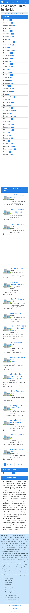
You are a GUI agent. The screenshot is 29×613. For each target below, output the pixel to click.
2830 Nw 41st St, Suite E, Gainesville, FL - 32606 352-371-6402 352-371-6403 (14, 200)
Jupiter (7, 69)
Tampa (7, 141)
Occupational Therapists (12, 601)
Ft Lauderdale (9, 55)
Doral (6, 47)
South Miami (8, 124)
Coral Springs (8, 36)
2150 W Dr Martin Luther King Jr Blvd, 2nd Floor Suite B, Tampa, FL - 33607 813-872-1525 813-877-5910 (14, 332)
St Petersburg (8, 130)
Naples (7, 94)
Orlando (7, 105)
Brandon (7, 28)
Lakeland (7, 80)
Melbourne (8, 83)
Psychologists (9, 578)
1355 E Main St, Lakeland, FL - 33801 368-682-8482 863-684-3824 (14, 347)
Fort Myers (8, 53)
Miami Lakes (8, 91)
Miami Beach (8, 88)
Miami (7, 86)
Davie (6, 39)
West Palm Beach (10, 149)
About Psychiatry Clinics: (10, 477)
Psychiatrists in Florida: (9, 469)
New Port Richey (9, 97)
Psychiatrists (9, 473)
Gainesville (8, 58)
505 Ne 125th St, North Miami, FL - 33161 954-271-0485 (14, 229)
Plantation (8, 113)
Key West (7, 72)
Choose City (6, 16)
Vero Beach (8, 143)
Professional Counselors (12, 599)
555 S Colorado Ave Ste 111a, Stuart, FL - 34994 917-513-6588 (14, 304)
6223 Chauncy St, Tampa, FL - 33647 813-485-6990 (14, 396)
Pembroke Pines (9, 110)
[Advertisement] (14, 172)
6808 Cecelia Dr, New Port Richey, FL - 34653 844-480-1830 (15, 454)
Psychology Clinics (10, 588)
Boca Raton (8, 23)
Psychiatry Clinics (12, 13)
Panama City (8, 108)
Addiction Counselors (11, 595)
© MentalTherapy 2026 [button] (14, 605)
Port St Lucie (8, 119)
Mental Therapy (10, 1)
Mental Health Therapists (12, 597)
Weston (7, 152)
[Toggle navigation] (25, 1)
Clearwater (8, 31)
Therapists (8, 584)
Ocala (6, 99)
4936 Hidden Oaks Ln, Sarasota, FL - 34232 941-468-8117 (14, 363)
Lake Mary (8, 77)
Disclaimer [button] (14, 608)
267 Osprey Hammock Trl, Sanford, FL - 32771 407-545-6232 (14, 380)
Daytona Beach (9, 42)
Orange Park (8, 102)
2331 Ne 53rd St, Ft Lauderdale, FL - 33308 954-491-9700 (14, 288)
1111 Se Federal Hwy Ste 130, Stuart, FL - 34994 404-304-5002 (17, 317)
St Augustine (8, 127)
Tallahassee (8, 138)
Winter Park (8, 154)
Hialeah (7, 61)
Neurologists (8, 580)
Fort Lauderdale (9, 50)
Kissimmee (8, 75)
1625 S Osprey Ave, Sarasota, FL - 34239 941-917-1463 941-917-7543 (15, 439)
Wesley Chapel (9, 146)
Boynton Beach (9, 25)
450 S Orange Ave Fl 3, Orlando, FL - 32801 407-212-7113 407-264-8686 (14, 273)
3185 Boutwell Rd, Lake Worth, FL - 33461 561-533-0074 (14, 214)
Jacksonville (8, 66)
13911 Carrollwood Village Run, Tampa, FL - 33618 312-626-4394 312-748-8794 (15, 425)
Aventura (7, 20)
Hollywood (8, 64)
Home (4, 13)
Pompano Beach (9, 116)
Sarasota (7, 121)
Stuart (6, 132)
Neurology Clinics (10, 590)
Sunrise (7, 135)
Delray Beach (8, 44)
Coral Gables (8, 34)
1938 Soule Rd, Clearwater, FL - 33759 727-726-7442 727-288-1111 (15, 410)
